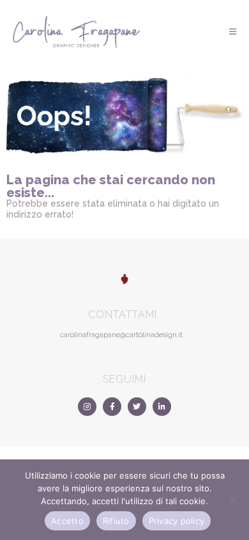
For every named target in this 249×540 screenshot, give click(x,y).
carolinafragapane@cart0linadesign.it (121, 335)
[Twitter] (137, 406)
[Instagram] (87, 406)
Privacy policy (177, 521)
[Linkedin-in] (162, 406)
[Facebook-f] (112, 406)
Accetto (67, 521)
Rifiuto (116, 521)
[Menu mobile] (233, 31)
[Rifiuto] (233, 499)
